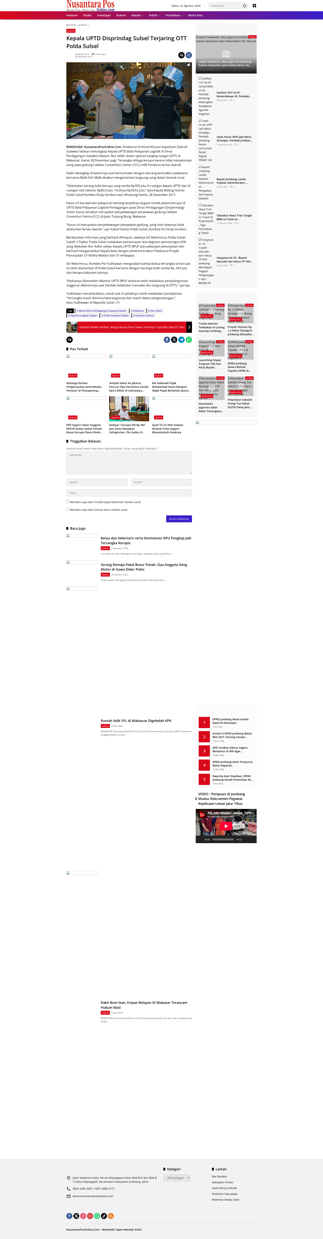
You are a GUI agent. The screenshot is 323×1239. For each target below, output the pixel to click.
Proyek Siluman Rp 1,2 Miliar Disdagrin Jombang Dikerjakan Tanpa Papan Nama (240, 330)
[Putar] (200, 839)
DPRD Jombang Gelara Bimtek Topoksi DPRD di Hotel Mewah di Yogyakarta (238, 367)
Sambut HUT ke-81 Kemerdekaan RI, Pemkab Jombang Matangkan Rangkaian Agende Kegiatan (234, 94)
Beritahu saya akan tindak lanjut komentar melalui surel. (105, 502)
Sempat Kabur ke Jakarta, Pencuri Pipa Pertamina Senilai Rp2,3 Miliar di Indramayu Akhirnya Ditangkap (128, 386)
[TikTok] (104, 1216)
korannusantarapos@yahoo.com (93, 1196)
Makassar (138, 310)
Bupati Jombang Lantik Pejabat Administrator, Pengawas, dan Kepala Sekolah (231, 181)
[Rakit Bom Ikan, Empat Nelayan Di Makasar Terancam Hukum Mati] (82, 1011)
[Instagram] (83, 1216)
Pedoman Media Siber (226, 1199)
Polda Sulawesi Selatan (116, 315)
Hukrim (71, 30)
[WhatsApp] (189, 340)
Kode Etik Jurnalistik (224, 1188)
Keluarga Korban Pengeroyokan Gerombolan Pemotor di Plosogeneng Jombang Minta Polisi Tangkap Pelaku (85, 386)
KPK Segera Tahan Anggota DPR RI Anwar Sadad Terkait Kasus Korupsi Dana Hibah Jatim (84, 428)
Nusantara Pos (82, 54)
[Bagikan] (189, 55)
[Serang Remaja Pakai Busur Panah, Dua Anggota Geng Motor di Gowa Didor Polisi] (82, 571)
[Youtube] (90, 1216)
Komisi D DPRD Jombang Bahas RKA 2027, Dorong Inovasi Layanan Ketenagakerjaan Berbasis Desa (232, 735)
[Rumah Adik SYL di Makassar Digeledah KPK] (82, 727)
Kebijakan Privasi (222, 1182)
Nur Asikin (156, 310)
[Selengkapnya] (226, 29)
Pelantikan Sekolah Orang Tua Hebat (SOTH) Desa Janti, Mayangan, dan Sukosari (240, 403)
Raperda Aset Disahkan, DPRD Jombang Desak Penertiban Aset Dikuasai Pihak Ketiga (233, 778)
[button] (244, 5)
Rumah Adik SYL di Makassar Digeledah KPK (136, 720)
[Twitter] (174, 340)
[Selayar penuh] (252, 839)
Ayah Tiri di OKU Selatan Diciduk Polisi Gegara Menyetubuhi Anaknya (167, 428)
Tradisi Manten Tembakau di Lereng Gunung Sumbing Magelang (212, 327)
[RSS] (111, 1216)
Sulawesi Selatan (145, 315)
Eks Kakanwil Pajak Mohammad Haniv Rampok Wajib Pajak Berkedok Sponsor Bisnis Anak (171, 386)
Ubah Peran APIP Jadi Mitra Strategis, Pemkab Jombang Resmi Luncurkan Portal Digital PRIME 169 (234, 138)
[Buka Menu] (254, 5)
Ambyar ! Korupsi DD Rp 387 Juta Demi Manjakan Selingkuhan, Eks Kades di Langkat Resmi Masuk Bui (127, 428)
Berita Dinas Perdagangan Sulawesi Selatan (103, 310)
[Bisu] (246, 839)
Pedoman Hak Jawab (224, 1194)
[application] (226, 826)
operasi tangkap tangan (84, 315)
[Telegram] (181, 340)
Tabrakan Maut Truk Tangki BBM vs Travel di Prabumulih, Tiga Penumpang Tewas (234, 217)
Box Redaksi (219, 1176)
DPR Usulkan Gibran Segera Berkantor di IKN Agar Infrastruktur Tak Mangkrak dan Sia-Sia (233, 749)
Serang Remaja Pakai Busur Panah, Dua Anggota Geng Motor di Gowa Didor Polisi (144, 567)
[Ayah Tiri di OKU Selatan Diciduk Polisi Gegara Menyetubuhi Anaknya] (172, 408)
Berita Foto (207, 316)
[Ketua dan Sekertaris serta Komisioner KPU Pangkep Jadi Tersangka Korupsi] (82, 545)
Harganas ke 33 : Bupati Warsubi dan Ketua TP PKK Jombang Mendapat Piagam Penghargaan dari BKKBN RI (234, 259)
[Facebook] (167, 340)
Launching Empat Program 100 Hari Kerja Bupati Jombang (210, 363)
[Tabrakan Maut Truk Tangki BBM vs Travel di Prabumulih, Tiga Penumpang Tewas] (206, 219)
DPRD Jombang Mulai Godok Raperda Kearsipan (231, 721)
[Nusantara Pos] (90, 5)
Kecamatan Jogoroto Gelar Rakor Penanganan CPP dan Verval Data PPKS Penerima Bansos (212, 407)
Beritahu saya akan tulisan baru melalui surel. (99, 509)
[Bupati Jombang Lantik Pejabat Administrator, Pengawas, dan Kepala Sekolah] (206, 182)
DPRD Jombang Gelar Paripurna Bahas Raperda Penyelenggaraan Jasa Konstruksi (233, 763)
